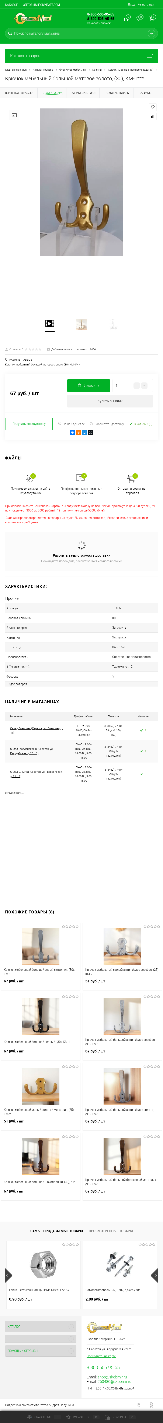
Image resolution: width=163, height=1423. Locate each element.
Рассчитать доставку (109, 424)
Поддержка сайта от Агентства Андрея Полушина (39, 1405)
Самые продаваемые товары (56, 1231)
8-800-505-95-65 (100, 18)
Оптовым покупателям (41, 5)
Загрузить (119, 627)
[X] (90, 432)
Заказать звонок (99, 23)
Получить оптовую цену (29, 424)
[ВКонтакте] (72, 432)
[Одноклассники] (78, 432)
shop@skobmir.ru (112, 1377)
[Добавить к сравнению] (153, 116)
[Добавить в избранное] (153, 107)
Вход (131, 4)
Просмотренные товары (111, 1231)
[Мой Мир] (84, 432)
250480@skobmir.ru (114, 1381)
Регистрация (146, 4)
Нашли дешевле (74, 424)
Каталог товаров (25, 55)
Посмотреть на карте (101, 1356)
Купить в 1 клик (110, 401)
